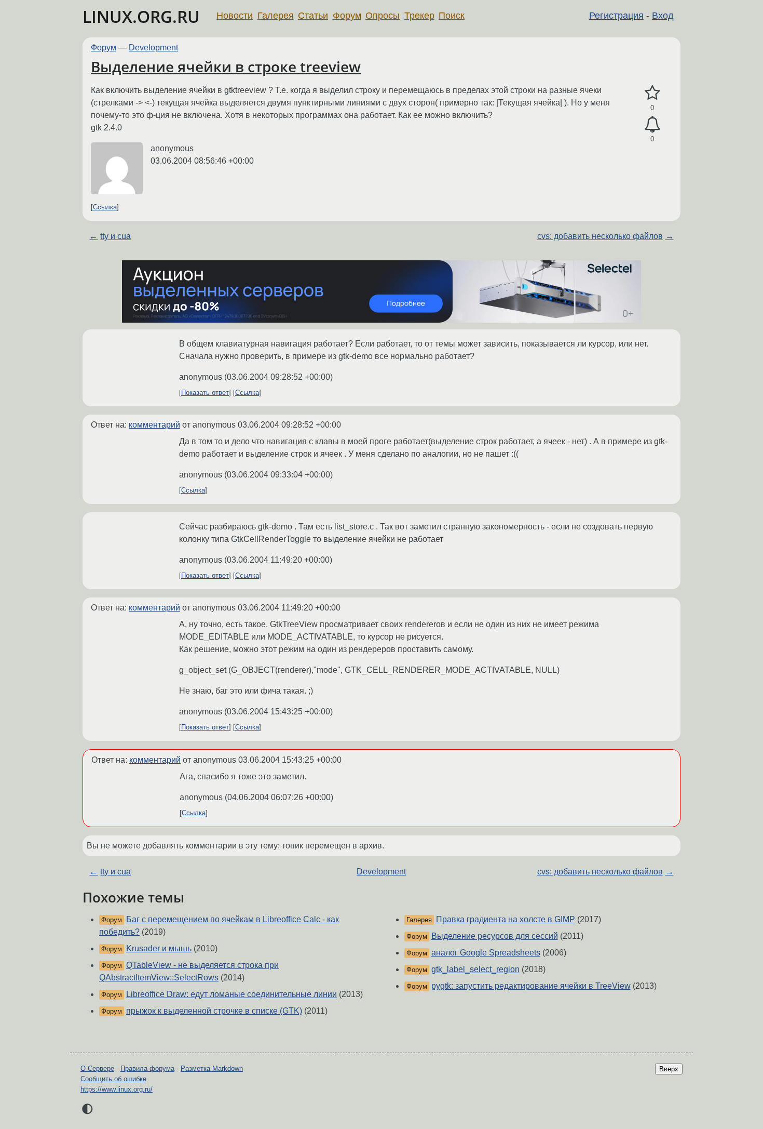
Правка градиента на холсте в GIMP (505, 919)
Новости (234, 15)
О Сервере (97, 1068)
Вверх (668, 1069)
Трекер (419, 15)
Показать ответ (205, 392)
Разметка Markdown (212, 1068)
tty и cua (115, 236)
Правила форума (147, 1068)
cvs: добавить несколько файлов (600, 236)
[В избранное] (652, 93)
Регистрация (616, 15)
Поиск (452, 15)
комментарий (154, 424)
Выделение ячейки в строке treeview (226, 66)
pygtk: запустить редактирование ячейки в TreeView (531, 985)
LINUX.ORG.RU (141, 16)
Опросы (382, 15)
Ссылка (105, 207)
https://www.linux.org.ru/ (116, 1089)
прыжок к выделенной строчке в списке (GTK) (214, 1010)
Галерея (275, 15)
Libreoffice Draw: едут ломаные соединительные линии (231, 994)
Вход (663, 15)
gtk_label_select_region (475, 969)
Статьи (313, 15)
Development (153, 47)
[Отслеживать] (652, 124)
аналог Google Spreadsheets (485, 952)
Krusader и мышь (159, 948)
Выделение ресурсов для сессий (494, 936)
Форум (347, 15)
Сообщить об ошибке (113, 1079)
